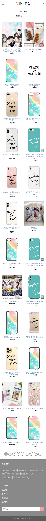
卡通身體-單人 (23, 470)
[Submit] (42, 509)
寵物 (41, 470)
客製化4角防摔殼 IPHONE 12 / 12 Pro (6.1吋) (11, 374)
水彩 (27, 474)
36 (31, 454)
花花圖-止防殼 (6, 477)
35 (27, 454)
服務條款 (5, 494)
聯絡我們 (5, 502)
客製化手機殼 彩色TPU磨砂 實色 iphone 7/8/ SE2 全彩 (34, 265)
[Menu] (3, 3)
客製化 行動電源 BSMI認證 (12, 409)
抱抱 (3, 474)
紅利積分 (5, 485)
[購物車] (43, 3)
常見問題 (5, 490)
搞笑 (13, 474)
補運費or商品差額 (34, 85)
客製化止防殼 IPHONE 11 (34, 373)
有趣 (22, 474)
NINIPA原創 (5, 470)
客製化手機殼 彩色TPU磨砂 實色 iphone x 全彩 (34, 302)
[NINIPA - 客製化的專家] (23, 4)
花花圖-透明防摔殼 (19, 477)
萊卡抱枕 (34, 228)
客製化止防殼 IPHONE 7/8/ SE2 (12, 265)
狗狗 (31, 474)
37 (36, 454)
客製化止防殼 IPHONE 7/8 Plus (34, 120)
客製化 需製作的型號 (12, 85)
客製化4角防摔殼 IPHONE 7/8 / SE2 (11, 193)
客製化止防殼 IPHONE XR (11, 442)
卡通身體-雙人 (34, 470)
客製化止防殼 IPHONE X (12, 337)
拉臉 (8, 474)
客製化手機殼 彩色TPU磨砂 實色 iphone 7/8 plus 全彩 (34, 156)
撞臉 (17, 474)
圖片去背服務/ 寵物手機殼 (34, 49)
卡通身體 (14, 470)
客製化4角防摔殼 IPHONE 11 (11, 229)
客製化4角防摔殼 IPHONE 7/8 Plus (11, 120)
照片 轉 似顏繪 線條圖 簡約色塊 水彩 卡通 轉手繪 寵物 (12, 50)
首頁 (20, 11)
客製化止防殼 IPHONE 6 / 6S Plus (34, 443)
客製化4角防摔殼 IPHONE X (11, 155)
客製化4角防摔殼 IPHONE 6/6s (34, 338)
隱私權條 (5, 498)
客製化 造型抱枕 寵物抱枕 (11, 301)
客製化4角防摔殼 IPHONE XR (34, 193)
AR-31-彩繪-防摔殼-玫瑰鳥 (34, 409)
